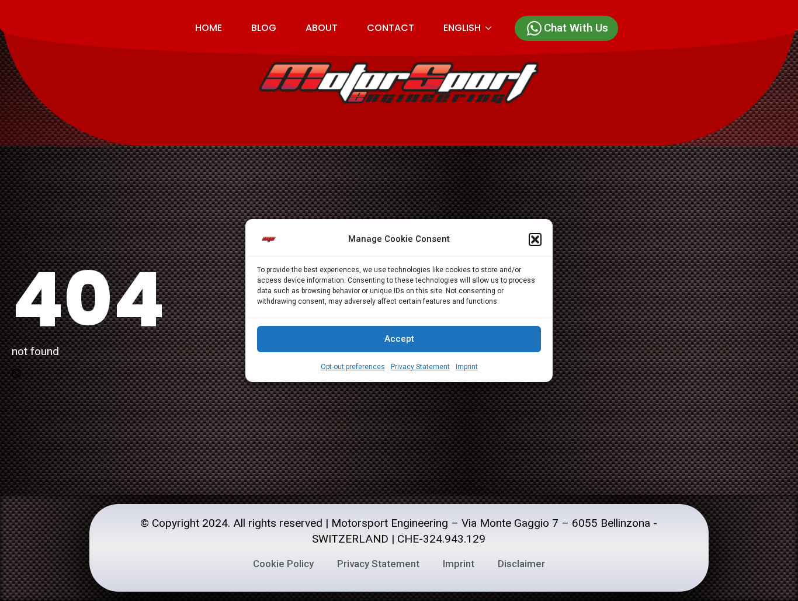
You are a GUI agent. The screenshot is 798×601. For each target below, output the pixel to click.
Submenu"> (493, 28)
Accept (399, 338)
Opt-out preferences (353, 367)
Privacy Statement (420, 367)
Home (208, 27)
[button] (535, 239)
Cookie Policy (283, 563)
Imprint (467, 367)
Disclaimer (521, 563)
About (322, 27)
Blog (263, 27)
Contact (390, 27)
